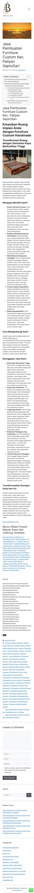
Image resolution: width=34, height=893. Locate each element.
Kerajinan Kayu (10, 640)
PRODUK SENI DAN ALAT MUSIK (14, 871)
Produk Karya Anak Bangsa (12, 868)
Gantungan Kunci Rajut (11, 856)
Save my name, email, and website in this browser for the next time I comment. (18, 770)
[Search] (28, 795)
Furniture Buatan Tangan (15, 651)
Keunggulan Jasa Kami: (16, 95)
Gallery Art (6, 853)
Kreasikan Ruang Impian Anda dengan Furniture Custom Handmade (17, 85)
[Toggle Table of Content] (28, 76)
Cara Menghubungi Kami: (17, 93)
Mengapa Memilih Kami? (16, 91)
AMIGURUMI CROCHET (11, 847)
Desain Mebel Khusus (10, 648)
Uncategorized (8, 880)
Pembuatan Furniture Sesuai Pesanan (16, 677)
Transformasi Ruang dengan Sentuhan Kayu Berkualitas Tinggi (19, 89)
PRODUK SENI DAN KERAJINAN (14, 874)
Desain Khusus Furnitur (22, 646)
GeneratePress (17, 890)
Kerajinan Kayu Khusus (11, 664)
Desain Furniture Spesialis (14, 643)
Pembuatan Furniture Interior (13, 675)
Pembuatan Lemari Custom (12, 680)
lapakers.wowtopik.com (11, 564)
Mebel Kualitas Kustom (17, 667)
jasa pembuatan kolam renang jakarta (16, 557)
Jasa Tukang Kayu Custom (18, 662)
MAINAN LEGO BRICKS (11, 862)
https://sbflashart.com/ (11, 522)
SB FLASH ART (8, 877)
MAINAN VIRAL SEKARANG (12, 865)
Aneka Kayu (7, 850)
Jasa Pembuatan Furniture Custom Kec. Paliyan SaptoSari (16, 80)
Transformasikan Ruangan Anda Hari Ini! (20, 98)
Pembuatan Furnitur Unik (18, 672)
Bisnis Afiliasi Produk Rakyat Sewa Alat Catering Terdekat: (18, 101)
